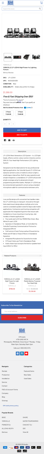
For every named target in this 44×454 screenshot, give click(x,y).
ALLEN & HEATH (7, 428)
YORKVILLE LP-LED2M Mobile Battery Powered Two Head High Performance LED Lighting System (32, 283)
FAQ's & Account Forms (10, 389)
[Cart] (41, 2)
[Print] (13, 140)
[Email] (9, 140)
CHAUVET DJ (27, 425)
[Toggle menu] (3, 3)
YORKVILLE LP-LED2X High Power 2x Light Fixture (12, 281)
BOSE (4, 417)
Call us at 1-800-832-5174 (22, 348)
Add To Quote (22, 135)
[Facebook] (5, 140)
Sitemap (5, 400)
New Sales (27, 375)
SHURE (25, 417)
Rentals (4, 371)
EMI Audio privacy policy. (11, 405)
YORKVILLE (6, 421)
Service (4, 382)
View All (25, 432)
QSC (24, 428)
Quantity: (7, 119)
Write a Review (8, 72)
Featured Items (29, 371)
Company (5, 393)
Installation (6, 378)
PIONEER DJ (6, 425)
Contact (4, 386)
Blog (3, 397)
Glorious (4, 432)
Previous (38, 256)
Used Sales (27, 378)
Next (40, 256)
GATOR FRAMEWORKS (30, 421)
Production (6, 375)
